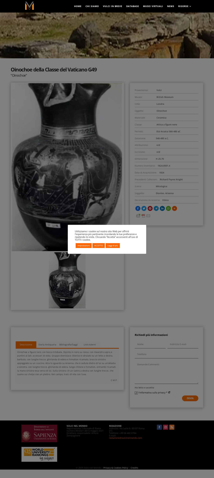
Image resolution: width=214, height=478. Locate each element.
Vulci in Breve (112, 6)
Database (132, 6)
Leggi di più (112, 245)
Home (77, 6)
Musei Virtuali (153, 6)
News (170, 6)
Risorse (183, 6)
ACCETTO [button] (98, 245)
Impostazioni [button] (84, 245)
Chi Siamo (92, 6)
